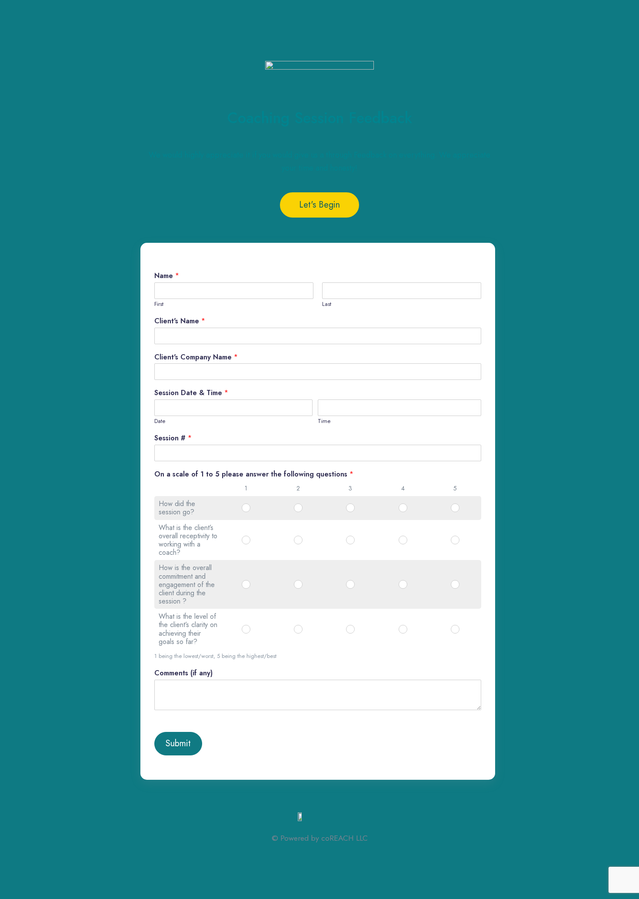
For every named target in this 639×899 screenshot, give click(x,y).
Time (324, 421)
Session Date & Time (191, 393)
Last (326, 304)
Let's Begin (319, 204)
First (158, 304)
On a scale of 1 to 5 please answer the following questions (253, 474)
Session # (173, 438)
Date (159, 421)
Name (166, 276)
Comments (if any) (183, 673)
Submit (178, 743)
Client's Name (179, 321)
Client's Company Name (196, 357)
